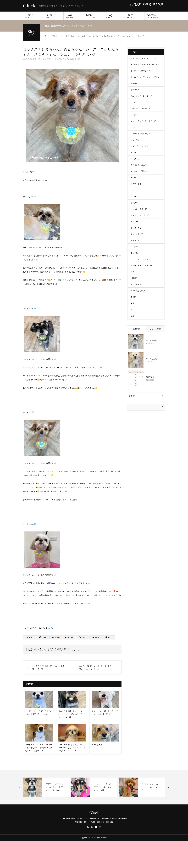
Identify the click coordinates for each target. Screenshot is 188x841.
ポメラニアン (136, 240)
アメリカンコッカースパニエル (143, 58)
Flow (69, 16)
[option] (42, 787)
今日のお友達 (68, 59)
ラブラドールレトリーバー (141, 265)
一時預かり (135, 278)
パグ (132, 190)
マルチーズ (135, 246)
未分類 (77, 59)
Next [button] (168, 787)
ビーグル (134, 202)
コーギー (134, 102)
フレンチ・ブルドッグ (139, 215)
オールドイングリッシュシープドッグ (146, 77)
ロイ (132, 272)
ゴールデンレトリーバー (140, 108)
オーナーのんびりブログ (140, 70)
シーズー (38, 59)
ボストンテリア (137, 234)
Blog (109, 16)
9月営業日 (150, 377)
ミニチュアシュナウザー (72, 650)
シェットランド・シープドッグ (143, 121)
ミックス (58, 59)
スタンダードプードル (139, 146)
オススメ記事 (155, 329)
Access (152, 16)
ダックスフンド (137, 158)
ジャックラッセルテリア (140, 133)
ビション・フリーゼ (139, 209)
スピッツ (134, 152)
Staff (130, 16)
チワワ (133, 177)
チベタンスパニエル (139, 165)
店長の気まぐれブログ (139, 290)
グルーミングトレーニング (141, 96)
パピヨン (134, 196)
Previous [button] (20, 787)
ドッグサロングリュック (48, 650)
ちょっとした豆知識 (139, 171)
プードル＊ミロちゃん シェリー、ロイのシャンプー (146, 787)
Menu (90, 16)
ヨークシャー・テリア (139, 259)
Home (29, 16)
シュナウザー (48, 59)
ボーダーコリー (137, 228)
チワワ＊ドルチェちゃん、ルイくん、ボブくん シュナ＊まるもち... (51, 787)
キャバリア (135, 89)
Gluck (29, 5)
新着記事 (136, 329)
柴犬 (132, 303)
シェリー (134, 127)
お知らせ (134, 83)
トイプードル (136, 184)
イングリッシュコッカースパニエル (145, 64)
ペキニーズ (135, 221)
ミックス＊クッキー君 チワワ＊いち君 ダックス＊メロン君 (98, 787)
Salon (49, 16)
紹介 (132, 315)
